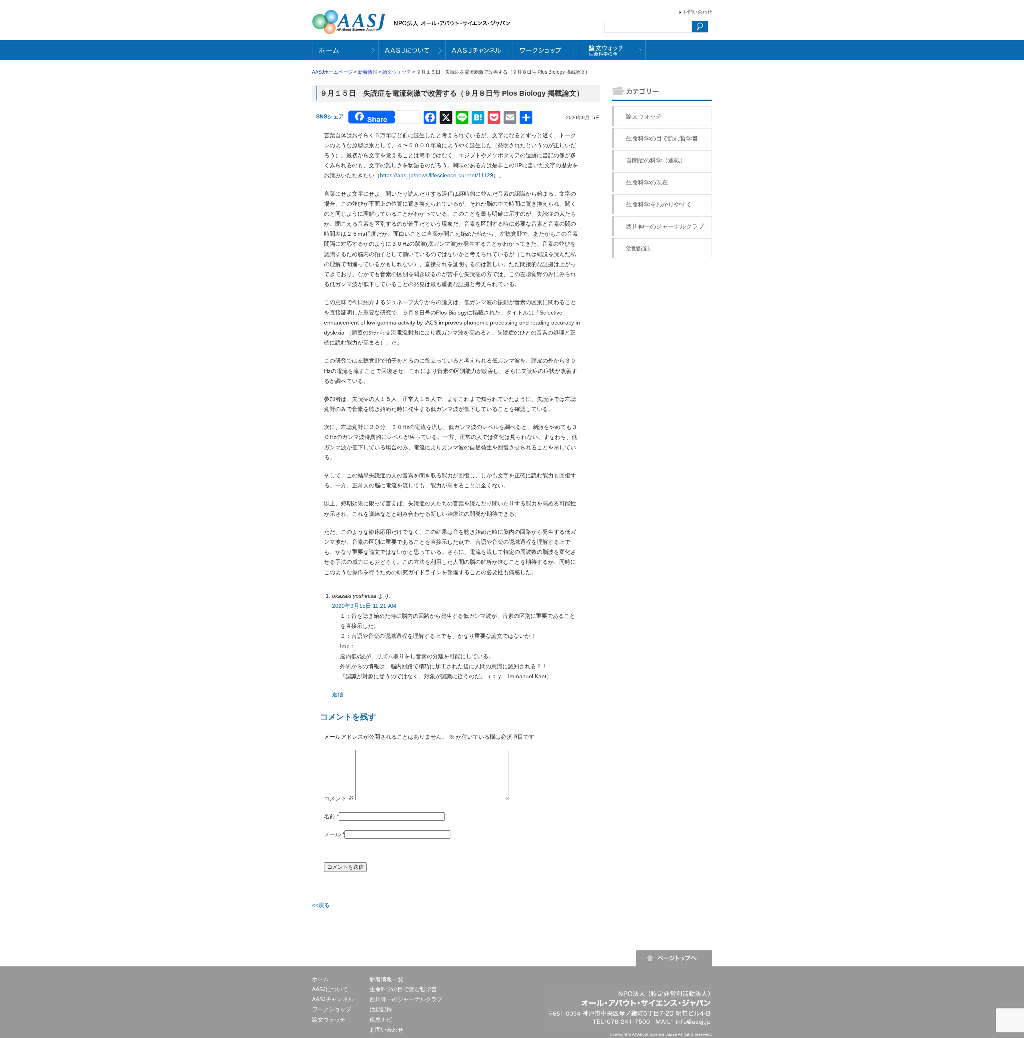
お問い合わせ (697, 12)
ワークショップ (331, 1009)
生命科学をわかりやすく (659, 204)
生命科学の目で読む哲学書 (662, 138)
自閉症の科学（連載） (656, 160)
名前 (329, 816)
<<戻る (321, 905)
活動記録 (638, 248)
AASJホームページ (332, 72)
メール (332, 834)
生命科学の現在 (647, 182)
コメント (339, 798)
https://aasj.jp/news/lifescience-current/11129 (436, 175)
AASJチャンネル (333, 999)
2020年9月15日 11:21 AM (364, 606)
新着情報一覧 (386, 979)
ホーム (320, 979)
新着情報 (367, 72)
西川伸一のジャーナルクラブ (665, 226)
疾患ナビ (381, 1019)
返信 (337, 694)
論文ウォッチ (396, 72)
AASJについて (330, 989)
